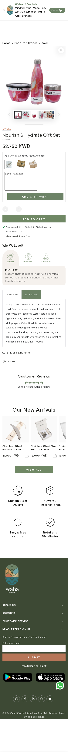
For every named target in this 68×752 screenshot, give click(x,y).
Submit (34, 657)
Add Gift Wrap (35, 196)
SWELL (7, 128)
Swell (45, 43)
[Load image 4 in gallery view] (42, 114)
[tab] (10, 258)
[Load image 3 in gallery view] (33, 114)
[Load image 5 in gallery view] (49, 114)
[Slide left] (8, 114)
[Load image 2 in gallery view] (25, 114)
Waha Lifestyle (17, 713)
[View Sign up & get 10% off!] (18, 491)
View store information (18, 236)
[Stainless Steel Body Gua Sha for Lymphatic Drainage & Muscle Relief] (15, 429)
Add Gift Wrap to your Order (25, 155)
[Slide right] (59, 114)
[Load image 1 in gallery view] (17, 114)
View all (34, 469)
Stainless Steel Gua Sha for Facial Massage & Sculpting (43, 447)
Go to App (57, 10)
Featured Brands (26, 43)
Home (6, 43)
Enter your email (11, 643)
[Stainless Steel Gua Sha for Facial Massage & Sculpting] (44, 429)
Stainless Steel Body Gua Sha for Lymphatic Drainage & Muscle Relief (15, 447)
